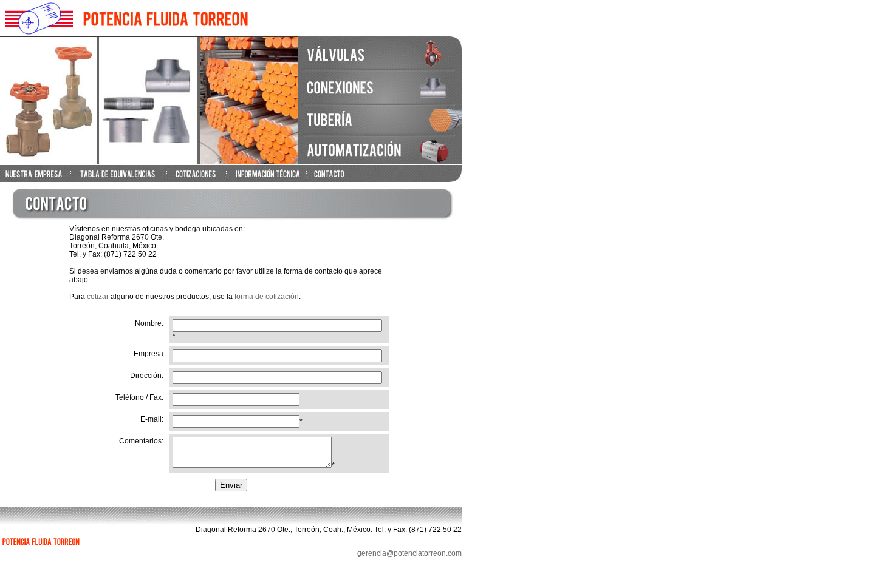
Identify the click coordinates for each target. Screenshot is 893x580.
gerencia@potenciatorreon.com (409, 553)
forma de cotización (266, 296)
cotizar (98, 296)
